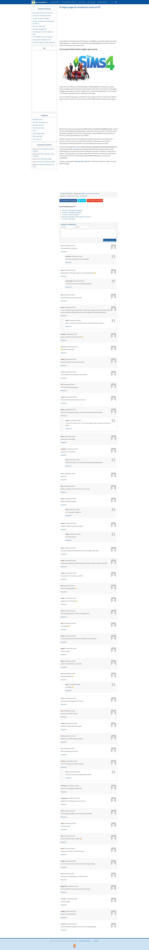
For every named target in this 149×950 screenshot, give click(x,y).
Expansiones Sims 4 (102, 2)
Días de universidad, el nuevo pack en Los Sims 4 (76, 217)
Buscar (112, 2)
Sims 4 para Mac (91, 2)
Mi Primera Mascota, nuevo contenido (43, 42)
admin (64, 193)
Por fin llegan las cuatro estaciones (43, 37)
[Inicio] (39, 3)
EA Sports (77, 147)
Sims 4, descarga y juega (44, 159)
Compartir (69, 200)
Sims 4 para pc (82, 2)
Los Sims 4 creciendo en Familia (42, 15)
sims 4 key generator (39, 133)
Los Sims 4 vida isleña (39, 26)
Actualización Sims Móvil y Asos (42, 40)
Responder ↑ (64, 251)
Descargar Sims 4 (55, 2)
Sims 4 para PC (83, 196)
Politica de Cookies (84, 941)
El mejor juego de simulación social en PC (80, 7)
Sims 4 (34, 130)
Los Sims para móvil (38, 128)
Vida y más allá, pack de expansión (43, 13)
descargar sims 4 (70, 196)
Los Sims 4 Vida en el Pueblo (41, 18)
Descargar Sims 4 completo (69, 2)
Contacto (116, 2)
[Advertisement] (44, 82)
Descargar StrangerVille (39, 29)
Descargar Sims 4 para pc (40, 122)
